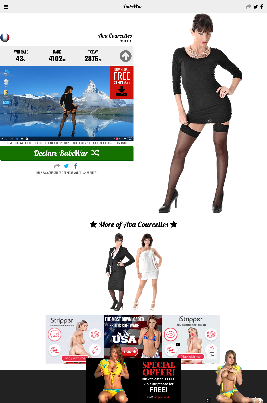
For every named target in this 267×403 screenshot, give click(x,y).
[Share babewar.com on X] (255, 6)
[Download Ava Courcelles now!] (67, 103)
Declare (61, 153)
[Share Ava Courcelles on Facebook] (75, 165)
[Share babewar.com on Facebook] (261, 6)
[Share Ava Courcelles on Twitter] (66, 165)
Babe (132, 6)
